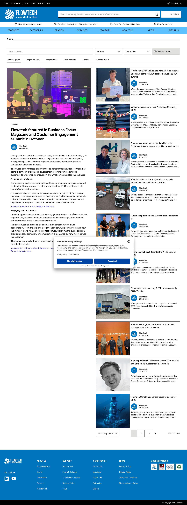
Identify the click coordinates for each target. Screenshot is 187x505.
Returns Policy (69, 483)
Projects (105, 30)
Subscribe (97, 483)
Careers (40, 483)
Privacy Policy (125, 466)
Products (13, 30)
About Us (127, 30)
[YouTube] (13, 478)
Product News (70, 60)
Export (96, 489)
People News (51, 60)
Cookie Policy (125, 472)
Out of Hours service (71, 478)
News (151, 30)
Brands (59, 30)
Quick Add (97, 478)
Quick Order (30, 3)
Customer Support (12, 3)
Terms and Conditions (128, 478)
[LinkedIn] (6, 478)
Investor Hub (44, 3)
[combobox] (108, 51)
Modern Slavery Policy (128, 483)
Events (86, 60)
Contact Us (97, 466)
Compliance (42, 478)
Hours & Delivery (70, 472)
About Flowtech (43, 466)
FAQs (65, 489)
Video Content (164, 51)
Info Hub (173, 30)
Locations (97, 472)
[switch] (155, 51)
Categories (36, 30)
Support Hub (68, 466)
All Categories (14, 60)
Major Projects (32, 60)
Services (82, 30)
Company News (102, 60)
